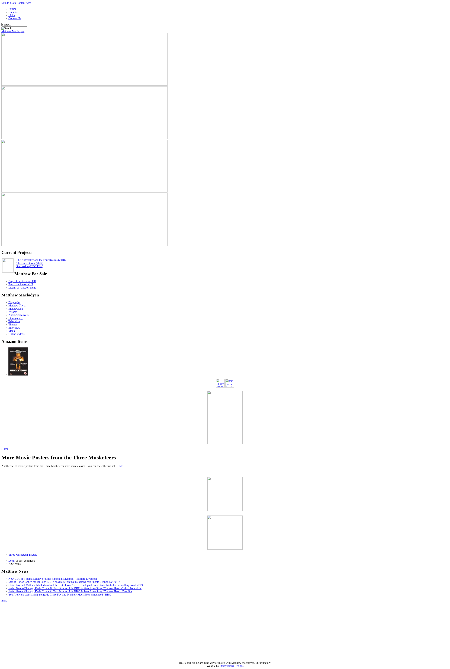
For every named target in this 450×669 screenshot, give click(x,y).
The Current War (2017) (29, 263)
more (4, 600)
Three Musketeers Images (22, 554)
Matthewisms (15, 308)
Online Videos (16, 333)
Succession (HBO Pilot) (29, 266)
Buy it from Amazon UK (22, 281)
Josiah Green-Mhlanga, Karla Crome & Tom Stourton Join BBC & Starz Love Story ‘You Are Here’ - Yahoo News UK (75, 588)
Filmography (15, 318)
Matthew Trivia (16, 305)
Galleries (13, 12)
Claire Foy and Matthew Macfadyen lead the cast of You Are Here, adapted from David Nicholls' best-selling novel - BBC (76, 585)
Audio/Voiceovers (18, 314)
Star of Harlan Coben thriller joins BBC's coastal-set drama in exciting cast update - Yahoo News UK (64, 581)
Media (11, 330)
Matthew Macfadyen (12, 31)
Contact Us (14, 18)
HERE (119, 466)
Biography (14, 302)
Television (14, 321)
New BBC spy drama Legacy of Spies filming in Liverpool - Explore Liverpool (52, 578)
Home (4, 448)
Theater (12, 324)
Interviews (14, 327)
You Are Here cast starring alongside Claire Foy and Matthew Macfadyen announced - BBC (59, 594)
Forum (12, 8)
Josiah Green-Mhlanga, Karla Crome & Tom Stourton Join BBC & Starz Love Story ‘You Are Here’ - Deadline (70, 591)
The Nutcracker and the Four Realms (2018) (41, 259)
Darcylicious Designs (231, 665)
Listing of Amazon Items (22, 287)
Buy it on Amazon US (20, 284)
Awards (12, 311)
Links (11, 15)
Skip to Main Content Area (16, 2)
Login (11, 560)
